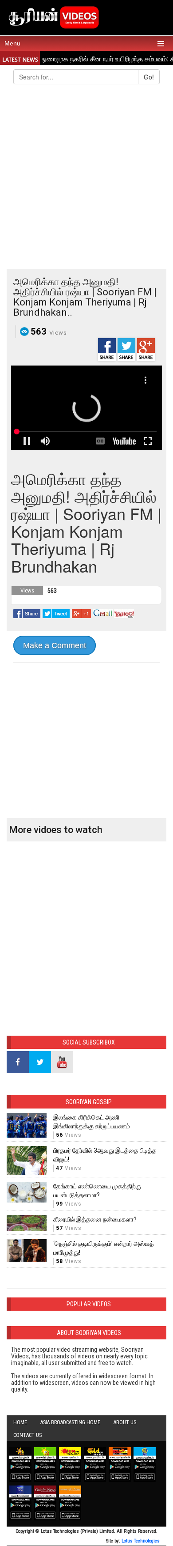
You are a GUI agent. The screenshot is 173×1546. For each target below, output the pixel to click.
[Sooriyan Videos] (53, 16)
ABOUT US (125, 1422)
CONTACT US (27, 1435)
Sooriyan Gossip (89, 1101)
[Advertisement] (86, 178)
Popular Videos (89, 1304)
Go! (149, 76)
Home (20, 1422)
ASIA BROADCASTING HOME (70, 1422)
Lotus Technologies (141, 1541)
